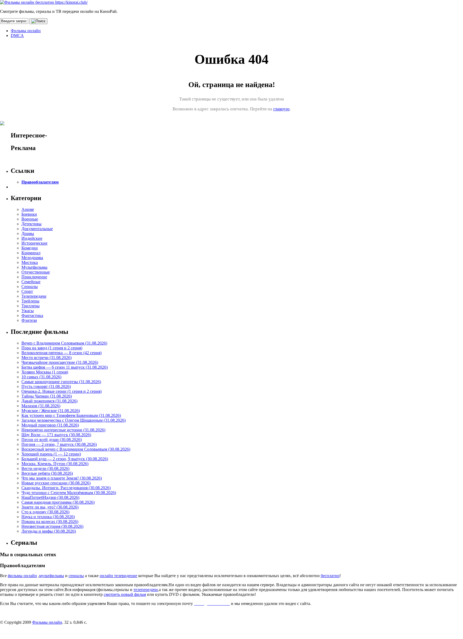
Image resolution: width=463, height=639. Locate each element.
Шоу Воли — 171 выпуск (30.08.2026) (56, 434)
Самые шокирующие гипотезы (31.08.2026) (61, 381)
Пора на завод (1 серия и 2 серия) (51, 348)
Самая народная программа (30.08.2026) (58, 502)
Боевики (29, 214)
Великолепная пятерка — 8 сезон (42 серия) (61, 352)
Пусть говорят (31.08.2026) (46, 386)
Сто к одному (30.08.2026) (45, 512)
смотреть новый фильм (125, 594)
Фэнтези (29, 320)
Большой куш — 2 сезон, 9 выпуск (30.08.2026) (64, 459)
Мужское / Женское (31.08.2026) (50, 410)
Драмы (27, 233)
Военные (29, 219)
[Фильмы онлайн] (44, 2)
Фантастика (32, 315)
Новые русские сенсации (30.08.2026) (56, 483)
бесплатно (330, 575)
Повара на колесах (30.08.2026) (49, 521)
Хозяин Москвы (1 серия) (44, 372)
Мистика (29, 262)
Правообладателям (40, 182)
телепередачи (145, 589)
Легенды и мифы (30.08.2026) (48, 531)
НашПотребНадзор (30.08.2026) (50, 497)
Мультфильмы (34, 267)
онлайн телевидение (118, 575)
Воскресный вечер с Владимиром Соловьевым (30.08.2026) (75, 449)
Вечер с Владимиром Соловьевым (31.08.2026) (64, 343)
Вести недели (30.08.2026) (45, 468)
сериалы (76, 575)
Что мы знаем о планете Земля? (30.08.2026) (61, 478)
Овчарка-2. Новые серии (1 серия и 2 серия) (61, 391)
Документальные (37, 228)
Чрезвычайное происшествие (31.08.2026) (59, 362)
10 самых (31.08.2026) (41, 377)
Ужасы (27, 310)
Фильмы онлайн (26, 30)
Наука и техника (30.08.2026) (48, 516)
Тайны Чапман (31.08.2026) (46, 396)
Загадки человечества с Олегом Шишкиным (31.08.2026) (73, 420)
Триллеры (30, 306)
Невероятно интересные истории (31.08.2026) (63, 430)
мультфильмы (51, 575)
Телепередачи (33, 296)
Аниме (27, 209)
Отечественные (35, 272)
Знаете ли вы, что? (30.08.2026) (50, 507)
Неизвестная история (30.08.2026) (52, 526)
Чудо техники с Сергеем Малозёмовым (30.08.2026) (68, 492)
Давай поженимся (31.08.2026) (49, 401)
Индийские (31, 238)
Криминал (30, 253)
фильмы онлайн (22, 575)
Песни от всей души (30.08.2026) (51, 439)
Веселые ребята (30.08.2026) (47, 473)
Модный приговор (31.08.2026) (50, 425)
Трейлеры (30, 301)
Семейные (30, 281)
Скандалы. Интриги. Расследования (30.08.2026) (66, 487)
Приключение (34, 277)
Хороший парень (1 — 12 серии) (51, 454)
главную (281, 108)
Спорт (27, 291)
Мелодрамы (32, 257)
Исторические (34, 243)
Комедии (29, 248)
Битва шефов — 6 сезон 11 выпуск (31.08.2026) (64, 367)
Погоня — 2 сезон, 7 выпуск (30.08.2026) (59, 444)
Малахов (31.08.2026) (40, 405)
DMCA (17, 35)
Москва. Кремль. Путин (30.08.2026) (54, 463)
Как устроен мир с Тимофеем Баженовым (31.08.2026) (71, 415)
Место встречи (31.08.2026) (46, 357)
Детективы (31, 224)
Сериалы (29, 286)
